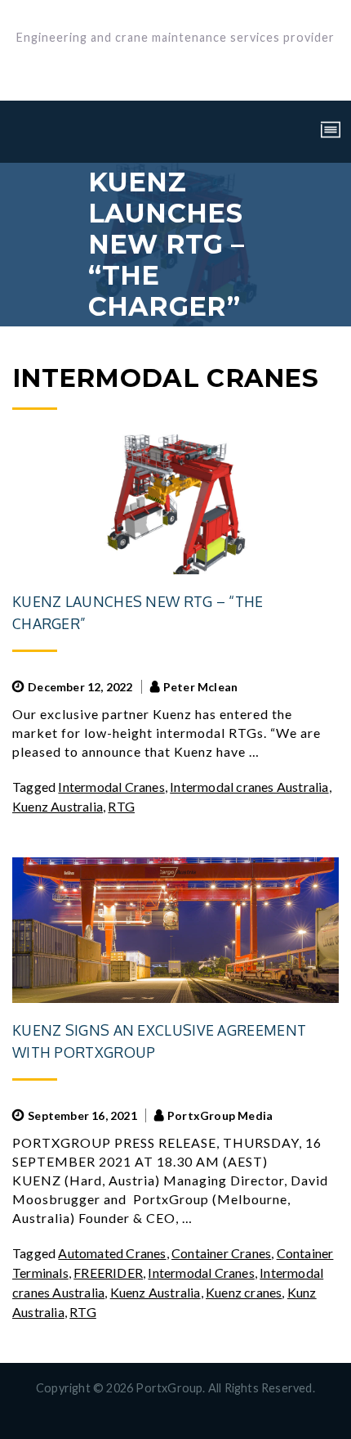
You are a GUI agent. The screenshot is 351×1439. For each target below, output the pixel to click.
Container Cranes (221, 1253)
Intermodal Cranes (111, 786)
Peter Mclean (200, 687)
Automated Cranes (112, 1253)
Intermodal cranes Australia (249, 786)
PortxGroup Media (220, 1115)
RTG (121, 806)
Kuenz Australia (57, 806)
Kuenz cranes (244, 1292)
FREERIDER (108, 1272)
